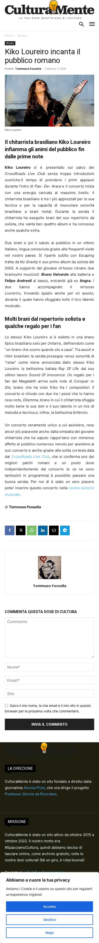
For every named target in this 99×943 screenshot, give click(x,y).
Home (9, 35)
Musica (22, 35)
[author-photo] (49, 579)
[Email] (54, 530)
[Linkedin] (43, 530)
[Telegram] (65, 530)
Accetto (49, 906)
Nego (49, 932)
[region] (49, 907)
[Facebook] (9, 530)
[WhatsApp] (32, 530)
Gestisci (49, 919)
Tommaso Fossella (28, 68)
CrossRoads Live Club (30, 456)
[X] (20, 530)
